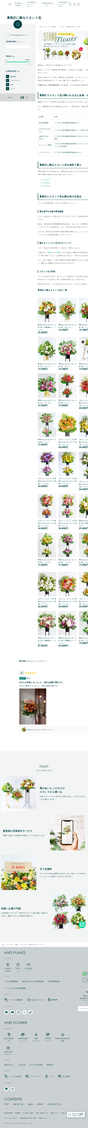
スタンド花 (61, 26)
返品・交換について (42, 1113)
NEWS (40, 1104)
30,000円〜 (46, 186)
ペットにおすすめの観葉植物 (15, 988)
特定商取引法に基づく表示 (28, 1118)
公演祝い (58, 252)
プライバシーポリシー (11, 1118)
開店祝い (50, 252)
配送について (55, 1113)
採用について (43, 1118)
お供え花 (22, 1065)
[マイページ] (74, 4)
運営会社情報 (8, 1113)
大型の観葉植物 (54, 981)
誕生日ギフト (9, 1065)
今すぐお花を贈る (36, 1065)
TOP (6, 1104)
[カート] (78, 4)
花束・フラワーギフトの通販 (48, 26)
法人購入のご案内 (28, 1113)
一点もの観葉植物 (11, 981)
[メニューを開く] (10, 4)
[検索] (70, 4)
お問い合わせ (65, 1113)
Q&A (30, 1104)
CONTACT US (54, 1104)
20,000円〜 (46, 183)
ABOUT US (18, 1104)
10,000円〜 (46, 180)
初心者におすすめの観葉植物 (33, 981)
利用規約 (17, 1113)
